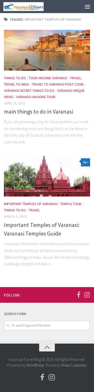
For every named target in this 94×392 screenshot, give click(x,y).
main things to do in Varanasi (38, 111)
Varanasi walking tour (35, 96)
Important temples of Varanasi (30, 203)
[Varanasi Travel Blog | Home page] (30, 6)
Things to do (15, 78)
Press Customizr (73, 365)
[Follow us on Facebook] (78, 295)
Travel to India (16, 84)
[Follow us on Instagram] (87, 295)
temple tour (70, 203)
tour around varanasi (48, 78)
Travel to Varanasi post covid (58, 84)
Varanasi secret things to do (29, 90)
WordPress (35, 365)
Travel (75, 78)
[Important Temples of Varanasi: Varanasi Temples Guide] (47, 176)
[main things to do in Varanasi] (47, 50)
